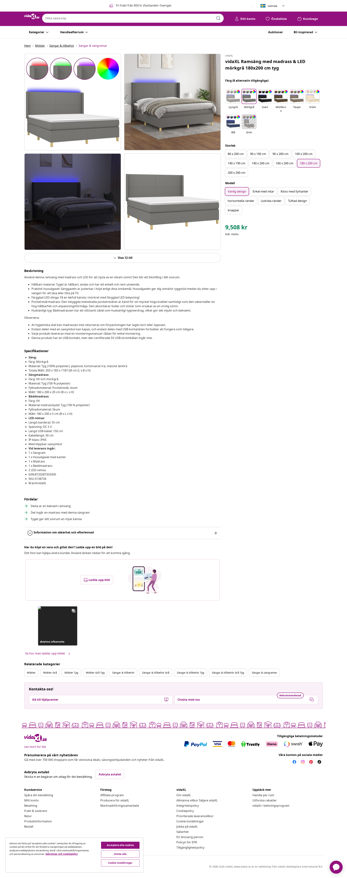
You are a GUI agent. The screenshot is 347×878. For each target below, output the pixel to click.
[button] (140, 5)
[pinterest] (311, 762)
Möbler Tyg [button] (71, 672)
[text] (236, 228)
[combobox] (133, 18)
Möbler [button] (31, 672)
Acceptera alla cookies (120, 845)
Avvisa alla (120, 854)
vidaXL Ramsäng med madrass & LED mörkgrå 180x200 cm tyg (265, 64)
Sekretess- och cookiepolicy (62, 854)
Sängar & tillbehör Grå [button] (155, 672)
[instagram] (303, 762)
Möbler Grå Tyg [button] (95, 672)
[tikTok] (319, 762)
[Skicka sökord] (218, 18)
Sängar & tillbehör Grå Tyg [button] (228, 672)
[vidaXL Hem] (31, 16)
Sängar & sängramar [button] (264, 672)
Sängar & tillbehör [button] (123, 672)
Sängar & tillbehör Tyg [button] (190, 672)
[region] (74, 855)
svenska (272, 6)
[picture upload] (145, 580)
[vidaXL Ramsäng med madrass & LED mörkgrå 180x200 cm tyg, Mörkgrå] (73, 102)
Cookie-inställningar (190, 821)
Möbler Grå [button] (50, 672)
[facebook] (294, 762)
